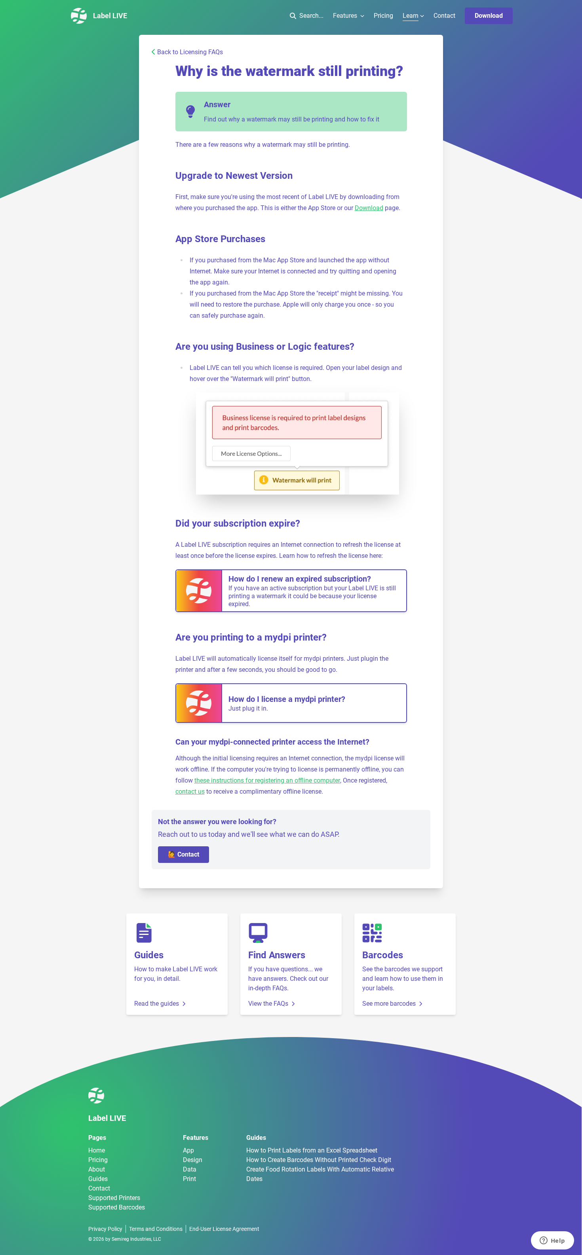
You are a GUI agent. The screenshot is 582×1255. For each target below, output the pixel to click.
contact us (190, 791)
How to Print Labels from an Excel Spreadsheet (311, 1150)
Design (192, 1160)
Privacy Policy (105, 1229)
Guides (98, 1179)
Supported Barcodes (116, 1207)
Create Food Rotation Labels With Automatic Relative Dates (320, 1174)
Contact (444, 15)
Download (489, 15)
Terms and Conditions (156, 1229)
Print (189, 1179)
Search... (311, 15)
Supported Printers (114, 1198)
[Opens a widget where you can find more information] (552, 1241)
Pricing (383, 15)
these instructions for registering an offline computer (267, 780)
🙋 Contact (183, 854)
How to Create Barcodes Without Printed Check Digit (318, 1160)
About (96, 1169)
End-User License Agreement (224, 1229)
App (188, 1150)
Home (96, 1150)
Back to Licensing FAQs (190, 52)
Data (189, 1169)
